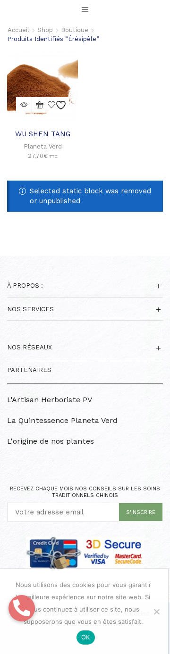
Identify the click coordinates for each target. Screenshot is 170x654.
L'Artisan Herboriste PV (49, 399)
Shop (45, 29)
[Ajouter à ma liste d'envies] (58, 105)
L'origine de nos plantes (50, 441)
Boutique (74, 29)
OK (85, 637)
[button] (21, 608)
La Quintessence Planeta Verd (62, 420)
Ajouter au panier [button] (40, 105)
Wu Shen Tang (42, 134)
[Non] (156, 611)
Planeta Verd (43, 146)
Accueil (18, 29)
